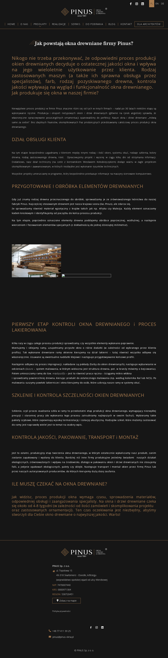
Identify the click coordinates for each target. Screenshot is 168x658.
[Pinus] (84, 15)
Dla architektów (148, 24)
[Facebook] (130, 3)
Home (11, 24)
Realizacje (59, 24)
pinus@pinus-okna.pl (63, 636)
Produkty (40, 24)
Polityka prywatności (61, 611)
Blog (112, 24)
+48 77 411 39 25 (61, 631)
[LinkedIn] (142, 3)
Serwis (75, 24)
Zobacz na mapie (68, 600)
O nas (24, 24)
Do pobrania (94, 24)
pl (151, 3)
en (157, 3)
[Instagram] (136, 3)
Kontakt (126, 24)
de (162, 3)
